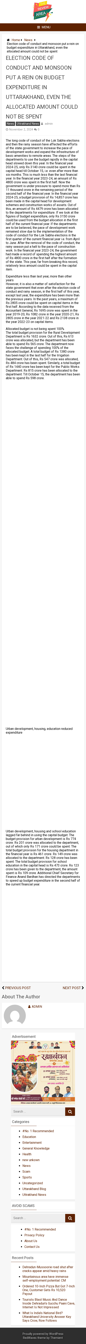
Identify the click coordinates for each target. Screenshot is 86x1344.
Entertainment (32, 1143)
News (28, 40)
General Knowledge (36, 1148)
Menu (46, 27)
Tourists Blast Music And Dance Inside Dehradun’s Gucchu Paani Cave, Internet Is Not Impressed (48, 1303)
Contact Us (32, 1247)
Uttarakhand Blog (34, 1189)
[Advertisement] (43, 553)
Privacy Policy (34, 1235)
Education (29, 1137)
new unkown (31, 1160)
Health (26, 1154)
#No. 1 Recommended (38, 1131)
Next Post (72, 988)
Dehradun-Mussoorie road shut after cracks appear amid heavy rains (47, 1269)
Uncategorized (32, 1183)
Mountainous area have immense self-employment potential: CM (45, 1278)
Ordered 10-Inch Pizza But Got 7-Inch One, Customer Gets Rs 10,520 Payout (48, 1290)
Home (16, 40)
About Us (30, 1241)
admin (49, 123)
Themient (56, 1338)
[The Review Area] (43, 21)
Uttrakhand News (28, 123)
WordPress (56, 1334)
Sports (27, 1177)
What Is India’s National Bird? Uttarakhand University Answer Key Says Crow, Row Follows (46, 1316)
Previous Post (18, 988)
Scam (26, 1171)
